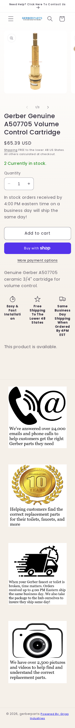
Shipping (11, 150)
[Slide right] (48, 107)
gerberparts (30, 714)
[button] (11, 19)
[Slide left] (26, 107)
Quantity (12, 173)
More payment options (38, 260)
